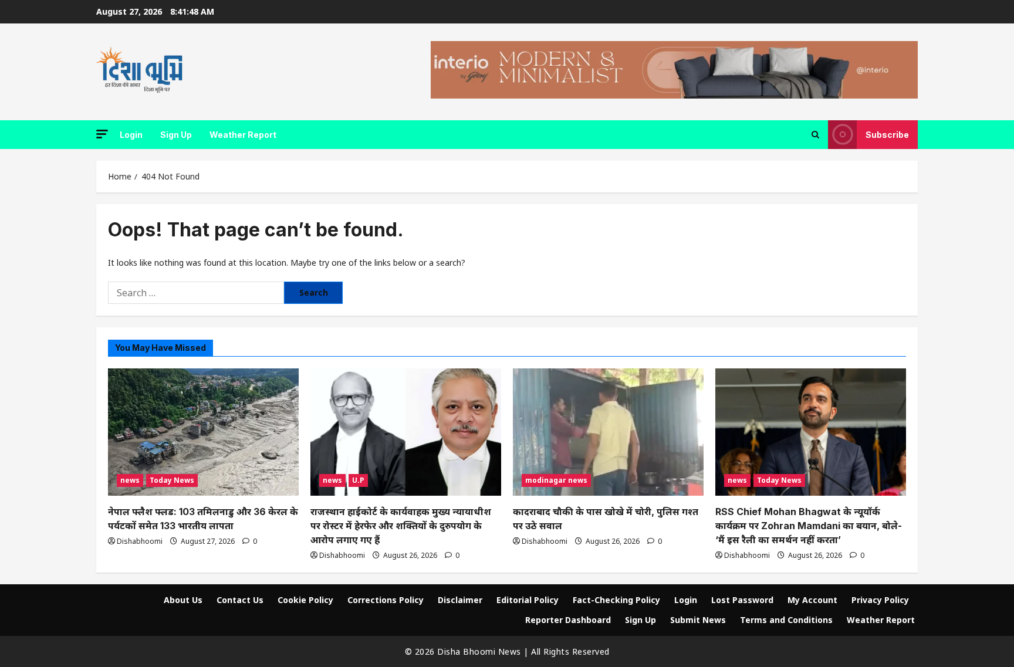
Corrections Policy (385, 599)
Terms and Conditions (786, 619)
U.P (358, 480)
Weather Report (242, 135)
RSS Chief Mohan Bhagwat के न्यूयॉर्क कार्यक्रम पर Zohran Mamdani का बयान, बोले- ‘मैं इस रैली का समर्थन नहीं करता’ (808, 526)
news (130, 480)
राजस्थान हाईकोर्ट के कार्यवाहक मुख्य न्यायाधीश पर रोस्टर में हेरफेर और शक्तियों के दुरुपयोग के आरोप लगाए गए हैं (400, 526)
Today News (172, 480)
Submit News (698, 619)
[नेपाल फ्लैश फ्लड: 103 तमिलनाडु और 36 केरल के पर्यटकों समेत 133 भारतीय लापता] (203, 432)
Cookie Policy (305, 599)
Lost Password (742, 599)
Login (131, 135)
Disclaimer (460, 599)
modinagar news (556, 480)
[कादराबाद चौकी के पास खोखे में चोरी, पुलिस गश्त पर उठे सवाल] (608, 432)
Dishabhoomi (140, 541)
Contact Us (240, 599)
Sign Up (176, 135)
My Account (812, 599)
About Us (183, 599)
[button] (102, 134)
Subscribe (887, 135)
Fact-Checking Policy (616, 599)
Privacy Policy (880, 599)
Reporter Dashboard (568, 619)
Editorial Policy (527, 599)
